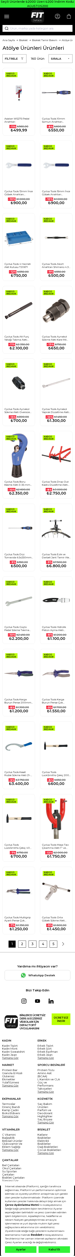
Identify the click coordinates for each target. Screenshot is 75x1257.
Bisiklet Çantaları (13, 1177)
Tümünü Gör (10, 1057)
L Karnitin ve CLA (49, 1079)
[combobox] (37, 28)
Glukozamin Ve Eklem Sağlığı (12, 1145)
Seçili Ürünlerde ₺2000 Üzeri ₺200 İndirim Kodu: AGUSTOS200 (37, 4)
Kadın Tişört (10, 1045)
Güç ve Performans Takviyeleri (45, 1085)
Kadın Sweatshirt (13, 1051)
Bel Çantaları (10, 1165)
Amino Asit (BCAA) (45, 1075)
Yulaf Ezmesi (10, 1082)
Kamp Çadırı (10, 1110)
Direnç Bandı (11, 1107)
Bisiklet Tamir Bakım (44, 40)
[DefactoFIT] (37, 16)
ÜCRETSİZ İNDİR (61, 1019)
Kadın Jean (9, 1054)
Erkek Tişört (45, 1045)
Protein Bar (10, 1070)
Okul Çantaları (11, 1168)
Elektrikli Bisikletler (44, 1142)
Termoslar (8, 1103)
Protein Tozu (46, 1070)
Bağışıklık (8, 1137)
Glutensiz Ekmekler (8, 1078)
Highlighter (45, 1116)
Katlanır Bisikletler (44, 1136)
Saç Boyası (45, 1119)
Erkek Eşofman (48, 1051)
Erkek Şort (45, 1048)
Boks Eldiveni (11, 1113)
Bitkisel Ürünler (12, 1140)
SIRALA (56, 58)
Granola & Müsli (12, 1073)
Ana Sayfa (8, 40)
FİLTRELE (11, 58)
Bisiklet (23, 40)
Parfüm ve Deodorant (45, 1112)
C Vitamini (9, 1134)
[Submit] (5, 28)
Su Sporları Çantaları (9, 1173)
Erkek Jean (45, 1054)
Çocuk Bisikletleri (49, 1150)
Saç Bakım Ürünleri (45, 1105)
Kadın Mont (10, 1048)
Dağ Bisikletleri (48, 1146)
